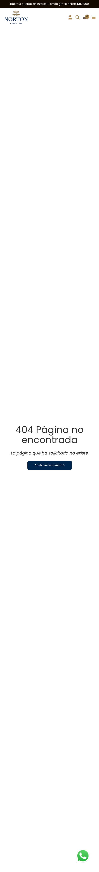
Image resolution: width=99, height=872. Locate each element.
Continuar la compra (49, 465)
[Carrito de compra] (84, 18)
